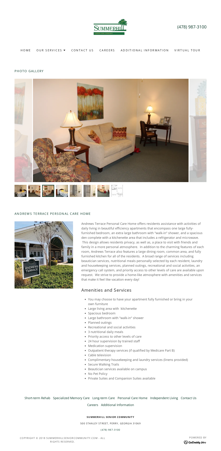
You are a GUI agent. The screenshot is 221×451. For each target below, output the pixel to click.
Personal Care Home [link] (132, 398)
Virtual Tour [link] (187, 50)
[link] (110, 26)
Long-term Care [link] (103, 398)
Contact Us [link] (82, 50)
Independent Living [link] (164, 398)
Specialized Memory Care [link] (71, 398)
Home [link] (26, 50)
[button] (51, 50)
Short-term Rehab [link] (37, 398)
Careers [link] (107, 50)
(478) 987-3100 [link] (191, 27)
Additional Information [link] (145, 50)
